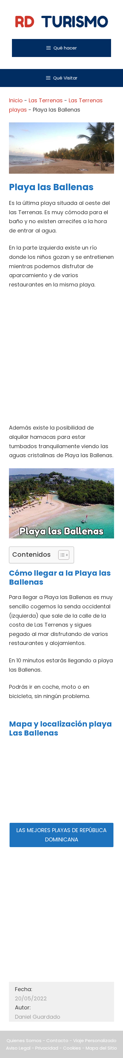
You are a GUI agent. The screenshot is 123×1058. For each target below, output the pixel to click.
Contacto (57, 1040)
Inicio (16, 100)
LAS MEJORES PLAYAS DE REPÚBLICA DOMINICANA (61, 834)
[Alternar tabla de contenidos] (61, 555)
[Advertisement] (61, 359)
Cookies (72, 1048)
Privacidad (46, 1048)
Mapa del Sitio (101, 1048)
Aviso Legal (18, 1048)
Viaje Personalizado (94, 1040)
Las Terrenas (46, 100)
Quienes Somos (24, 1040)
